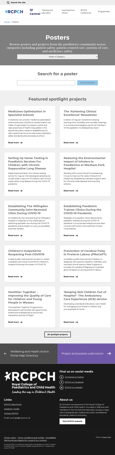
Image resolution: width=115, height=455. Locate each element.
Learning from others (68, 11)
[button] (16, 2)
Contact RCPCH (11, 413)
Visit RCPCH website (72, 421)
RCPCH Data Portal (12, 404)
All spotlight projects (57, 334)
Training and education (47, 11)
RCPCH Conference (86, 11)
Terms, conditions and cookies (31, 438)
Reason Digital (107, 437)
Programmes (104, 12)
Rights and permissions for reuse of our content (25, 440)
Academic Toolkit (11, 409)
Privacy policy (10, 438)
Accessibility (51, 438)
